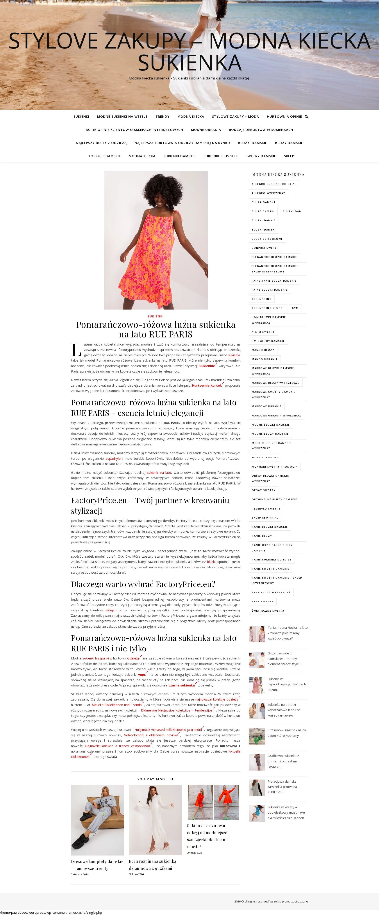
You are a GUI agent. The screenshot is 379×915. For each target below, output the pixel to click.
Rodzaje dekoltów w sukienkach (261, 129)
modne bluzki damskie (271, 424)
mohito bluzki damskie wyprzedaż (272, 445)
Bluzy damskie (289, 142)
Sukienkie (207, 366)
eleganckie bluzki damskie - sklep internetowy (276, 268)
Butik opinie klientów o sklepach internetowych (134, 129)
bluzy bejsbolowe (267, 238)
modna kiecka (190, 116)
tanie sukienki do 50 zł (272, 559)
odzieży (133, 658)
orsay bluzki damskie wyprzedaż (270, 478)
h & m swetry (263, 331)
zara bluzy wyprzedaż (271, 592)
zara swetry (263, 601)
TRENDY (163, 116)
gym (295, 308)
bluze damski (263, 211)
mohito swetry (265, 457)
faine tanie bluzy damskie (274, 280)
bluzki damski (264, 229)
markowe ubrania (267, 406)
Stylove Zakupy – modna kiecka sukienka (189, 51)
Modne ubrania (206, 129)
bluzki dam (292, 211)
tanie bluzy (262, 535)
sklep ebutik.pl (265, 517)
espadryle (113, 458)
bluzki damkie (264, 220)
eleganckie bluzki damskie (274, 257)
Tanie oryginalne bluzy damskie (272, 547)
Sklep (289, 156)
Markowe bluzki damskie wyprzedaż (273, 370)
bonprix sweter (265, 247)
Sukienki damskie (179, 156)
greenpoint (262, 299)
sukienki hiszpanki (95, 658)
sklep (110, 610)
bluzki (211, 561)
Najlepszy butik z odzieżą (101, 142)
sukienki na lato (159, 472)
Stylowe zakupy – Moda (235, 116)
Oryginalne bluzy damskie (274, 499)
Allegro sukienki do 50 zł (274, 184)
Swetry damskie (261, 156)
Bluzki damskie (252, 142)
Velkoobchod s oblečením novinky (151, 735)
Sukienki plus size (221, 156)
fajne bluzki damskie (270, 289)
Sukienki (81, 116)
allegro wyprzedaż (268, 193)
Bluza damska (264, 202)
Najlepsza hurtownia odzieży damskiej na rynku (182, 142)
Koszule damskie (104, 156)
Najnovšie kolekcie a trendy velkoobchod (117, 746)
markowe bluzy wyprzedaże (276, 382)
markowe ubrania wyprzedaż (276, 415)
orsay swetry (264, 490)
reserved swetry (266, 508)
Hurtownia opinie (284, 116)
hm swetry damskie (268, 340)
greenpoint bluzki (268, 308)
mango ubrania (265, 359)
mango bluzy (263, 349)
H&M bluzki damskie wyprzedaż (269, 319)
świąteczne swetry (268, 610)
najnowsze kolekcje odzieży (216, 699)
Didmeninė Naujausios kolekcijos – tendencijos (177, 710)
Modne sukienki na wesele (122, 116)
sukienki (234, 355)
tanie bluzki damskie (270, 526)
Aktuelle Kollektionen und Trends (117, 704)
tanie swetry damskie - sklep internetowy (277, 580)
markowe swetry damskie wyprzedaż (273, 394)
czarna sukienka (181, 685)
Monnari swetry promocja (275, 466)
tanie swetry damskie (270, 568)
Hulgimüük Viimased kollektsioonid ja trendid (168, 729)
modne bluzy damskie (270, 433)
